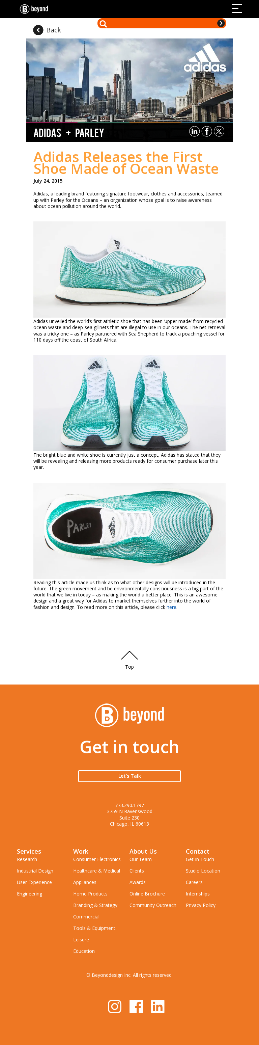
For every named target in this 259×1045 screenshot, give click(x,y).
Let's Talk (129, 776)
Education (84, 951)
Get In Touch (200, 859)
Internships (198, 893)
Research (27, 859)
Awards (138, 882)
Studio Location (203, 870)
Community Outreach (153, 905)
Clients (137, 870)
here (171, 607)
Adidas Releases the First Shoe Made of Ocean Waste (126, 162)
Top (129, 667)
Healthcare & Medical (96, 870)
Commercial (86, 916)
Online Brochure (147, 893)
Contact (197, 851)
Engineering (29, 893)
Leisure (81, 939)
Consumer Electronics (97, 859)
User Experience (34, 882)
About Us (143, 851)
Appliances (84, 882)
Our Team (141, 859)
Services (29, 851)
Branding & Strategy (95, 905)
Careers (194, 882)
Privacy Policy (200, 905)
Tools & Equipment (94, 928)
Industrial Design (35, 870)
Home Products (90, 893)
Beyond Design (35, 9)
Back (53, 29)
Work (80, 851)
